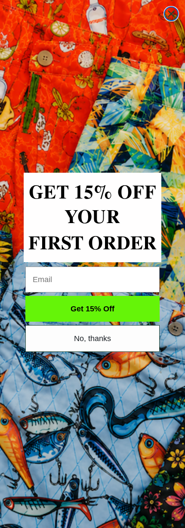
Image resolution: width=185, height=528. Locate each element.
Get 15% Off (92, 308)
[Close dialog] (171, 14)
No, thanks (92, 338)
